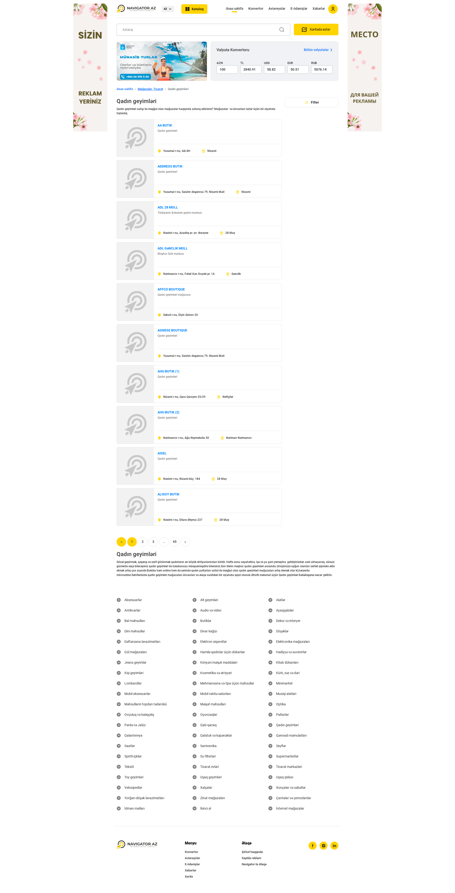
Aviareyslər (276, 8)
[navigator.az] (137, 844)
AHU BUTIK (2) (168, 412)
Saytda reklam (251, 858)
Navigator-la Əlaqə (254, 864)
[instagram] (323, 846)
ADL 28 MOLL (168, 207)
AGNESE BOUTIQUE (172, 330)
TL (242, 63)
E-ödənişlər (299, 8)
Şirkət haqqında (252, 852)
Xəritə (189, 876)
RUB (314, 63)
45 (175, 542)
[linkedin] (334, 846)
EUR (290, 63)
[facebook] (313, 846)
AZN (220, 63)
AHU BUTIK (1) (168, 371)
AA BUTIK (165, 125)
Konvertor (255, 8)
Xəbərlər (319, 8)
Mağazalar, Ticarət (150, 89)
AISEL (162, 453)
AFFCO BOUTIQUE (171, 289)
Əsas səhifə (234, 8)
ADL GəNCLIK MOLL (173, 248)
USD (267, 63)
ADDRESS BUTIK (170, 166)
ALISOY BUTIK (168, 494)
